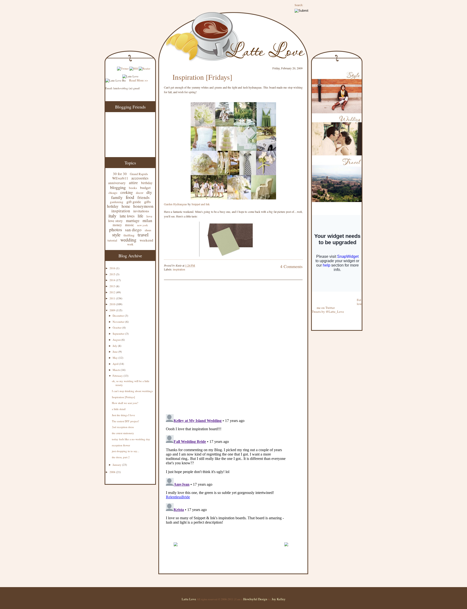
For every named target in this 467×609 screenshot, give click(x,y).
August (117, 339)
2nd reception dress (123, 427)
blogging (118, 187)
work (130, 244)
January (117, 464)
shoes (148, 230)
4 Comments (291, 266)
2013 (112, 286)
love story (115, 220)
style (116, 235)
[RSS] (133, 68)
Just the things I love (123, 415)
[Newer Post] (175, 548)
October (117, 327)
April (116, 364)
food (130, 197)
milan (147, 220)
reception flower (121, 445)
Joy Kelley (279, 599)
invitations (141, 210)
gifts (147, 201)
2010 (112, 304)
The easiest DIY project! (125, 421)
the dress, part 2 (121, 457)
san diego (133, 230)
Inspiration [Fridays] (123, 397)
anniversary (117, 182)
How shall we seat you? (125, 403)
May (115, 357)
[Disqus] (226, 347)
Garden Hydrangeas (175, 204)
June (115, 351)
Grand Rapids (139, 174)
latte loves (127, 215)
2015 (112, 274)
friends (143, 197)
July (115, 346)
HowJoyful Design (255, 599)
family (117, 197)
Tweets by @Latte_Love (328, 311)
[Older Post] (286, 548)
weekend (146, 240)
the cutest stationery (123, 433)
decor (139, 192)
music (129, 224)
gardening (116, 202)
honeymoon (143, 206)
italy (112, 216)
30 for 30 (120, 173)
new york (142, 225)
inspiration (120, 211)
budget (145, 187)
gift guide (133, 201)
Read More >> (138, 80)
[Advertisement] (221, 536)
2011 (112, 298)
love (149, 216)
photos (115, 229)
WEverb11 (120, 178)
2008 (112, 472)
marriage (132, 220)
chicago (112, 193)
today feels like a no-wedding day (131, 439)
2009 (112, 310)
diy (149, 192)
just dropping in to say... (125, 451)
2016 (112, 268)
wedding (128, 240)
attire (133, 182)
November (119, 321)
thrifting (129, 235)
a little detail (119, 409)
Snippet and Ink (200, 204)
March (117, 370)
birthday (147, 182)
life (140, 216)
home (126, 206)
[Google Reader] (144, 68)
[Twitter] (123, 68)
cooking (126, 192)
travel (143, 234)
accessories (139, 177)
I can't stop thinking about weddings (132, 391)
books (133, 188)
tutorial (112, 240)
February (118, 375)
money (117, 225)
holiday (112, 206)
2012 (112, 292)
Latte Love (189, 599)
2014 (112, 280)
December (119, 315)
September (119, 333)
